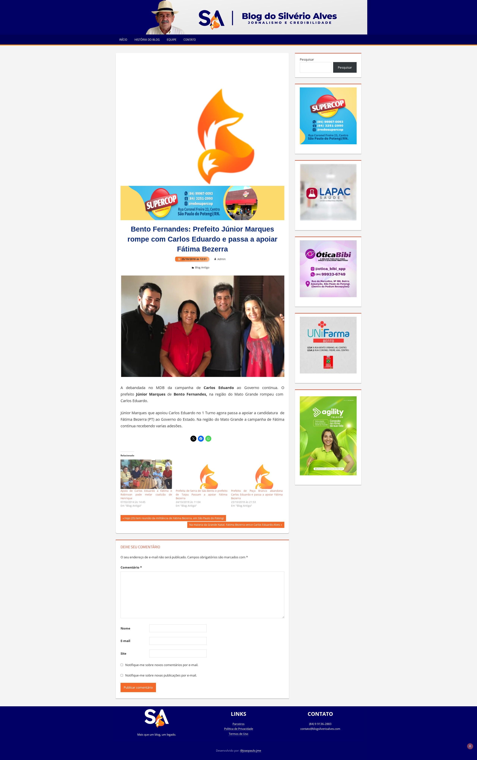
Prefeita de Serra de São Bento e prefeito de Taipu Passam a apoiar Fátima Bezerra (201, 494)
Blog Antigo (202, 267)
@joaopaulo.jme (250, 750)
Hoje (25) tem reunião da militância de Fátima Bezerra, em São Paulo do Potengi (174, 518)
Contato (190, 39)
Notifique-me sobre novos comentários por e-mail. (161, 665)
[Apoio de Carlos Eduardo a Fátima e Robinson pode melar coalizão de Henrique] (146, 474)
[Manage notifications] (470, 746)
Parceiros (238, 724)
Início (123, 39)
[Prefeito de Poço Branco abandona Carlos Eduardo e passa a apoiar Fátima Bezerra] (257, 474)
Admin (221, 259)
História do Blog (147, 39)
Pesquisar (307, 59)
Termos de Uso (238, 734)
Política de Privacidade (238, 729)
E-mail (125, 641)
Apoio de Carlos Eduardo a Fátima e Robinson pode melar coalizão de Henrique (146, 494)
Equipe (171, 39)
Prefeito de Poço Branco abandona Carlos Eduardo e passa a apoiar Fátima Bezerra (257, 494)
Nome (125, 628)
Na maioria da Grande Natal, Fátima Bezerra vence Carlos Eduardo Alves (234, 525)
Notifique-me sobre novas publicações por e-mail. (161, 675)
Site (123, 653)
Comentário (131, 567)
